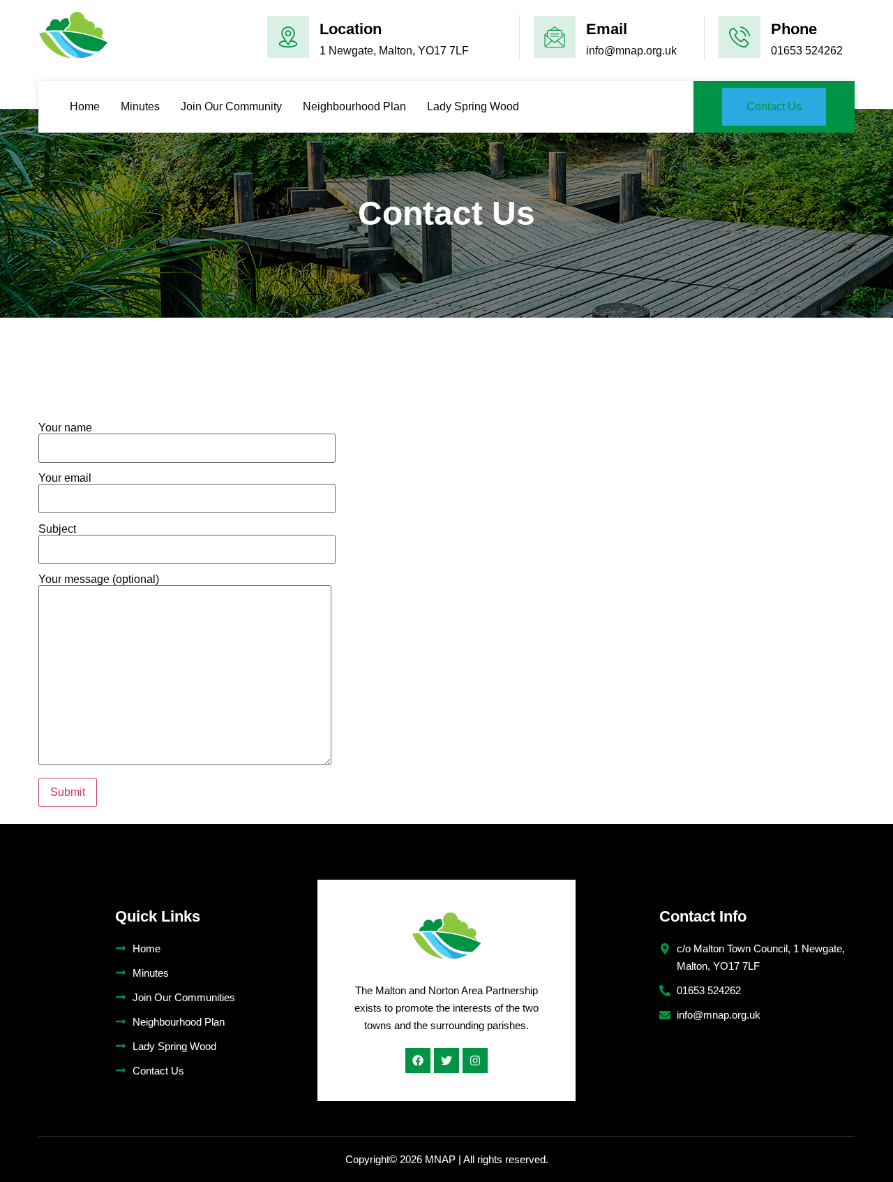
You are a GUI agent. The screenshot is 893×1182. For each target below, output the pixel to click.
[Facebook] (417, 1060)
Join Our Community (231, 106)
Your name (65, 428)
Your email (64, 478)
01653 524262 (807, 51)
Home (85, 106)
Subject (57, 529)
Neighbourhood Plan (354, 106)
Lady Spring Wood (473, 106)
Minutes (140, 106)
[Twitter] (446, 1060)
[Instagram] (475, 1060)
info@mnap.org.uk (631, 51)
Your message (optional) (98, 579)
